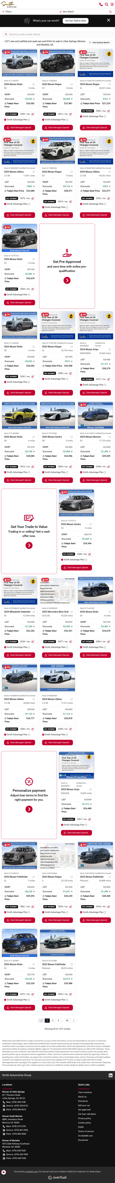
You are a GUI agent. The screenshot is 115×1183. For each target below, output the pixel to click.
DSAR (80, 1127)
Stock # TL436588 (11, 433)
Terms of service (86, 1131)
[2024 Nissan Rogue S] (57, 855)
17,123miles (105, 440)
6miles (31, 440)
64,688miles (105, 880)
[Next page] (74, 1020)
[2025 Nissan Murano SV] (95, 415)
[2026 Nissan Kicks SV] (19, 238)
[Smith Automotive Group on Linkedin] (109, 1075)
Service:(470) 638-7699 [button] (17, 1154)
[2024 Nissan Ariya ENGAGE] (76, 765)
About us (82, 1096)
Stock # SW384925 (49, 608)
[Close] (109, 20)
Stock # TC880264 (49, 81)
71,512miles (67, 703)
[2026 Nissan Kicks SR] (19, 63)
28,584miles (29, 703)
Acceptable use (85, 1135)
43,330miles (67, 615)
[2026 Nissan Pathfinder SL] (19, 855)
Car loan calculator (87, 1114)
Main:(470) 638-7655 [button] (16, 1150)
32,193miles (67, 350)
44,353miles (105, 175)
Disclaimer (83, 1140)
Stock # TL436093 (11, 343)
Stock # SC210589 (49, 961)
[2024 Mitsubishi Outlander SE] (19, 590)
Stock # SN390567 (11, 168)
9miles (31, 263)
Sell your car (84, 1105)
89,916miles (67, 968)
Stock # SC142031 (87, 433)
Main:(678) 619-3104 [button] (16, 1126)
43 (67, 1020)
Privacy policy (84, 1118)
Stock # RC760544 (49, 873)
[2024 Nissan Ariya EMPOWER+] (95, 325)
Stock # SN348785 (11, 696)
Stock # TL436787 (11, 81)
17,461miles (29, 175)
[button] (101, 4)
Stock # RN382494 (49, 696)
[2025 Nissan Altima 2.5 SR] (19, 150)
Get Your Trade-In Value (75, 21)
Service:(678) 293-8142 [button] (17, 1105)
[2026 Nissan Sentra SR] (57, 415)
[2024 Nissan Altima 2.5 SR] (95, 150)
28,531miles (105, 88)
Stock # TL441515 (11, 256)
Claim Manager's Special (20, 127)
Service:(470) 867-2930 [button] (17, 1130)
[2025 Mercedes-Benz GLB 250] (57, 590)
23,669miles (105, 353)
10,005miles (86, 793)
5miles (31, 88)
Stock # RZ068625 (11, 608)
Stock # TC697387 (49, 343)
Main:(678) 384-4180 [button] (16, 1102)
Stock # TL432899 (11, 961)
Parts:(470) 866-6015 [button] (16, 1109)
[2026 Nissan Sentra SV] (76, 503)
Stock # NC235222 (87, 873)
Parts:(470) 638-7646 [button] (16, 1158)
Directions (83, 1101)
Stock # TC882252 (49, 168)
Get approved (84, 1109)
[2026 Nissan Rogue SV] (57, 63)
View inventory (85, 1092)
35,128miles (67, 880)
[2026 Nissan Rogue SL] (95, 63)
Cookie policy (84, 1122)
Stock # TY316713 (68, 521)
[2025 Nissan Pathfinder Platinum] (57, 943)
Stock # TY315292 (49, 433)
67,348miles (29, 615)
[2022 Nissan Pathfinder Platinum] (95, 855)
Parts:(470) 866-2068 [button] (16, 1134)
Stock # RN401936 (87, 168)
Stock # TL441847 (87, 608)
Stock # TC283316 (11, 873)
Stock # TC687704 (87, 81)
